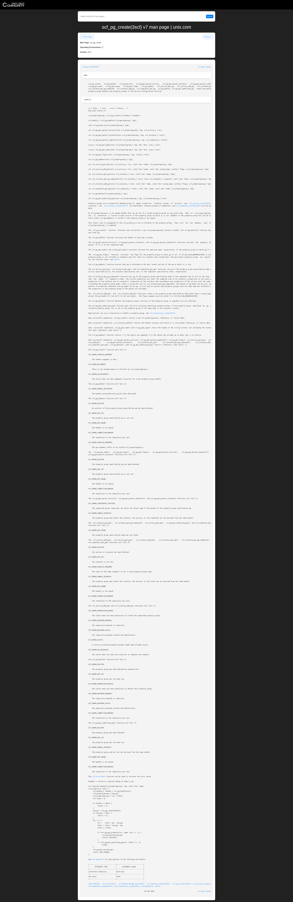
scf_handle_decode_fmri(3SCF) (131, 884)
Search (209, 16)
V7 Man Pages (87, 37)
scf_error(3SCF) (99, 776)
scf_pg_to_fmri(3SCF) (182, 884)
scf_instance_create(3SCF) (115, 206)
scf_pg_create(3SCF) (90, 67)
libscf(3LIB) (93, 884)
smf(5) (116, 259)
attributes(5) (98, 859)
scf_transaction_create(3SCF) (162, 313)
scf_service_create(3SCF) (200, 203)
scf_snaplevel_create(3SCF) (188, 206)
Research (207, 37)
